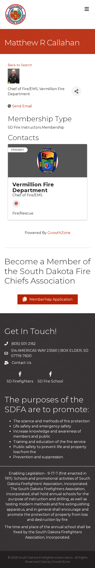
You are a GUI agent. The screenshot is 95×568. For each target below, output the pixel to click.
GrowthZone (59, 233)
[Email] (16, 204)
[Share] (76, 91)
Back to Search (20, 65)
